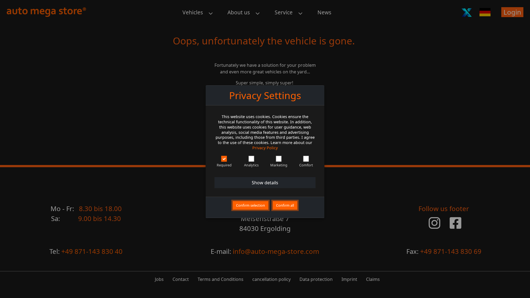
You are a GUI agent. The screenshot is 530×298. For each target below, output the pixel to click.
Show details (265, 183)
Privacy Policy (265, 147)
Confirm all (285, 205)
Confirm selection (250, 205)
